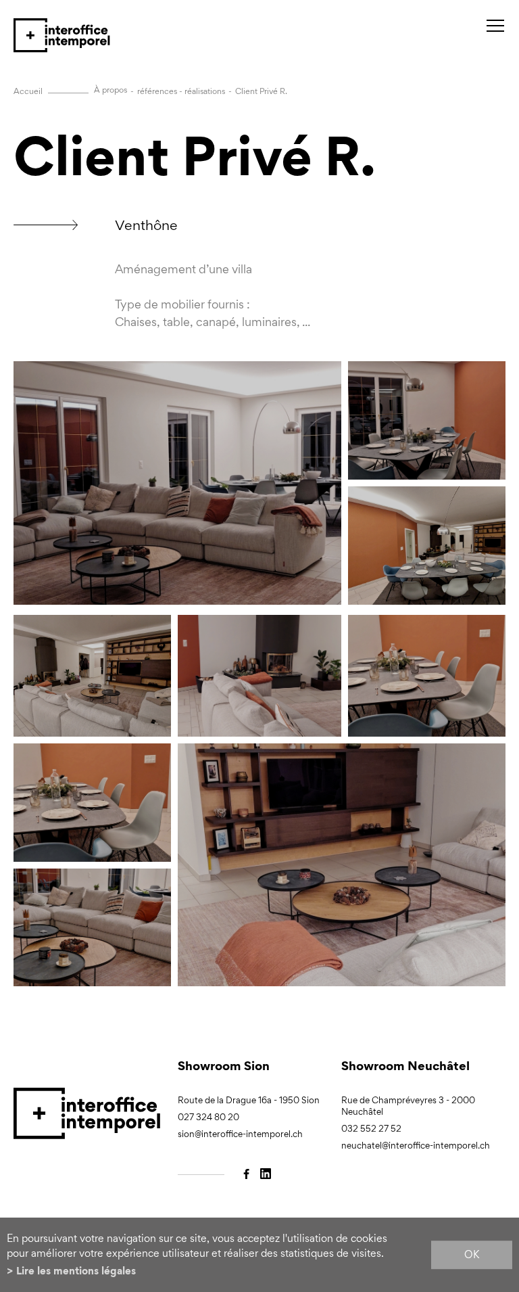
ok (471, 1254)
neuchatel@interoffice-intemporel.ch (415, 1145)
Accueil (28, 91)
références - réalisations (181, 91)
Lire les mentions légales (76, 1271)
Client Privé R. (261, 91)
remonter (503, 1118)
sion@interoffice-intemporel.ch (240, 1134)
